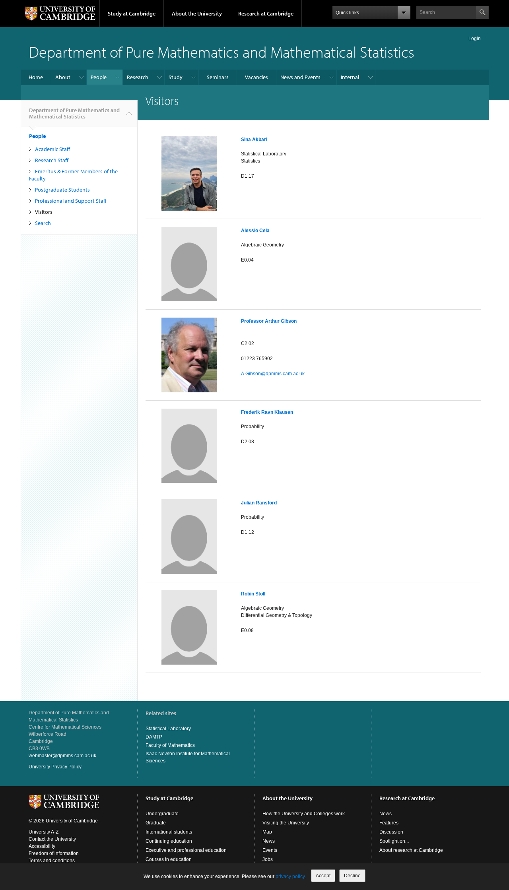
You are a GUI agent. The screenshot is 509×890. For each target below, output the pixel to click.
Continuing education (169, 841)
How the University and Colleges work (303, 813)
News (268, 841)
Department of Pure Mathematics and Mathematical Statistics (221, 51)
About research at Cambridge (411, 850)
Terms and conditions (52, 860)
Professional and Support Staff (71, 200)
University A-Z (43, 832)
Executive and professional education (186, 850)
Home (36, 77)
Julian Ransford (259, 503)
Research (137, 77)
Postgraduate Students (62, 189)
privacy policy (290, 876)
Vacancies (256, 77)
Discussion (391, 832)
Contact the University (52, 839)
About (62, 77)
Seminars (218, 77)
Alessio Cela (255, 230)
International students (169, 832)
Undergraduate (162, 813)
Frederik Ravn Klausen (267, 412)
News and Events (300, 77)
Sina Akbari (254, 139)
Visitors (43, 211)
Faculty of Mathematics (170, 745)
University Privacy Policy (55, 767)
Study (176, 77)
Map (267, 832)
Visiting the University (285, 823)
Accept (323, 875)
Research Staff (51, 160)
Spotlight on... (394, 841)
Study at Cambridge (131, 13)
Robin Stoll (253, 594)
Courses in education (169, 859)
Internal (350, 77)
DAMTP (154, 737)
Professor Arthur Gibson (269, 321)
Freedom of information (54, 853)
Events (269, 850)
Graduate (156, 823)
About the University (197, 13)
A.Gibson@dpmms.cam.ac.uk (273, 373)
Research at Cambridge (265, 13)
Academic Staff (52, 149)
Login (474, 38)
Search (43, 223)
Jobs (267, 859)
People (99, 77)
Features (388, 823)
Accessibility (42, 846)
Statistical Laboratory (168, 728)
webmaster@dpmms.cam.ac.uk (62, 755)
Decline (352, 875)
